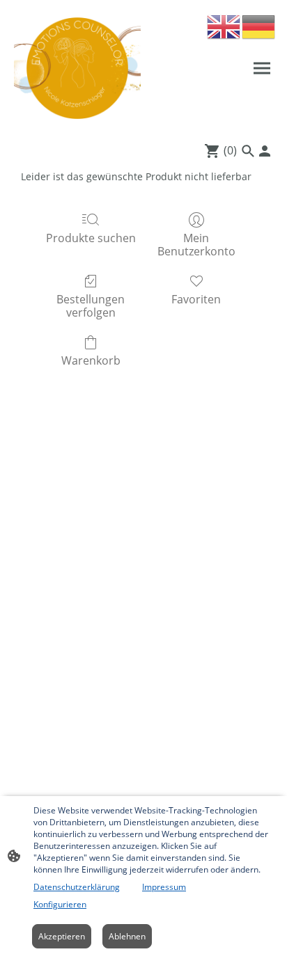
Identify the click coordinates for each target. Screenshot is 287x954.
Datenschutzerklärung (76, 887)
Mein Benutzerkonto (196, 244)
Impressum (164, 887)
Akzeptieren (61, 936)
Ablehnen (127, 936)
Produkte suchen (91, 237)
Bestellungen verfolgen (90, 305)
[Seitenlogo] (77, 68)
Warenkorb (91, 360)
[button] (224, 26)
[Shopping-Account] (264, 151)
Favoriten (196, 299)
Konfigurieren (59, 904)
